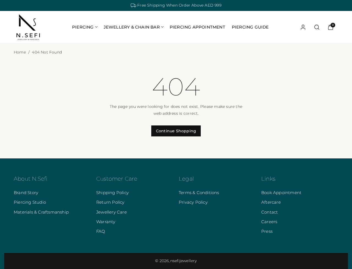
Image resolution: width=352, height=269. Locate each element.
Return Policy (110, 202)
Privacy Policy (193, 202)
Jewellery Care (111, 212)
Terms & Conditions (199, 192)
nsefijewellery (183, 260)
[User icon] (303, 27)
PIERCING (83, 27)
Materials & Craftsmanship (41, 212)
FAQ (100, 231)
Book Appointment (281, 192)
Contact (269, 212)
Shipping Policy (112, 192)
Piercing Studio (30, 202)
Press (267, 231)
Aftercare (271, 202)
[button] (84, 27)
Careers (269, 221)
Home (20, 52)
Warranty (106, 221)
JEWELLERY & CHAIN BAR (132, 27)
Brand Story (26, 192)
